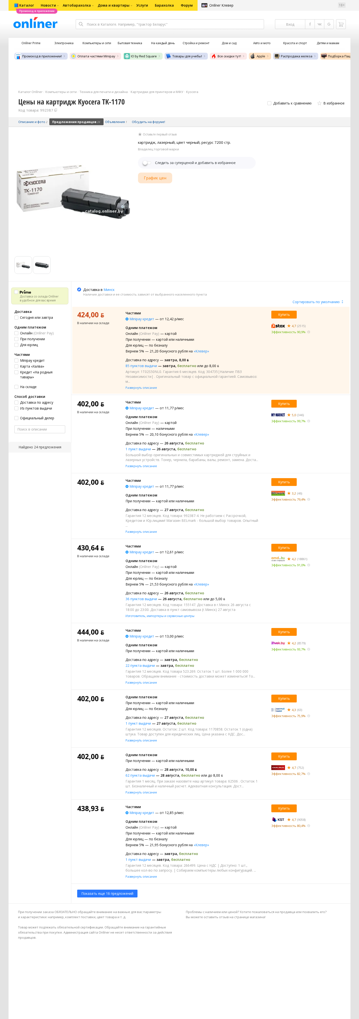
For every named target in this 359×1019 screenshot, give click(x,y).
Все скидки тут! (229, 56)
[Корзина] (341, 24)
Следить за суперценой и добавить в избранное (195, 163)
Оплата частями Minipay (96, 56)
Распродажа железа (296, 56)
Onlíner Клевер (221, 5)
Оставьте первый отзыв (160, 134)
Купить (284, 314)
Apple (261, 56)
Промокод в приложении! (42, 56)
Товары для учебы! (187, 56)
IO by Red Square (144, 56)
